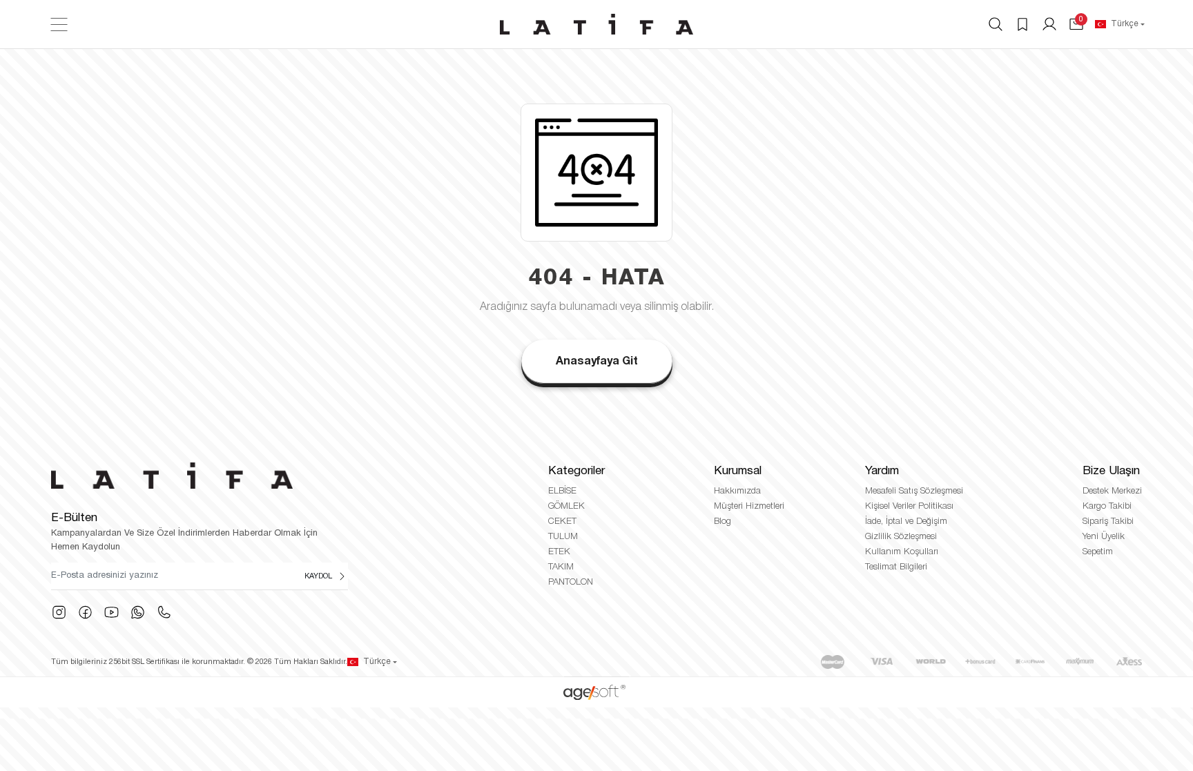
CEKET (562, 521)
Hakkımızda (737, 491)
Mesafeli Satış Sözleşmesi (914, 491)
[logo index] (596, 24)
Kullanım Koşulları (901, 552)
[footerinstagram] (59, 612)
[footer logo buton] (218, 475)
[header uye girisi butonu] (1049, 24)
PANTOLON (570, 582)
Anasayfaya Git (597, 362)
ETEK (559, 552)
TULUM (563, 536)
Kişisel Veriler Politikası (909, 506)
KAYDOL (318, 576)
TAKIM (561, 567)
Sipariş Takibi (1108, 521)
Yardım (882, 471)
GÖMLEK (566, 506)
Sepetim (1098, 552)
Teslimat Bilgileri (896, 567)
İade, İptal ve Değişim (906, 521)
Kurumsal (738, 471)
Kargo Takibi (1107, 506)
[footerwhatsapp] (138, 612)
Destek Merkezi (1112, 491)
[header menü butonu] (59, 24)
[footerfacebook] (85, 612)
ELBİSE (562, 491)
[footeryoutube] (111, 612)
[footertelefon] (164, 612)
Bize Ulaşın (1111, 471)
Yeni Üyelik (1104, 536)
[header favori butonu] (1022, 24)
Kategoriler (576, 471)
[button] (1076, 24)
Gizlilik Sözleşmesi (901, 536)
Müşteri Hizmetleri (749, 506)
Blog (722, 521)
